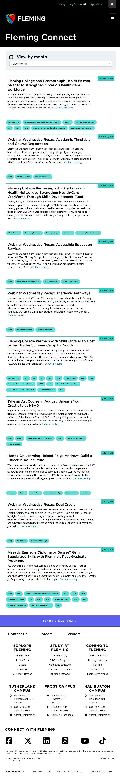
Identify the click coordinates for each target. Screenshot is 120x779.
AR (34, 378)
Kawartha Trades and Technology (20, 384)
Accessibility (22, 669)
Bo (42, 378)
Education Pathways (24, 329)
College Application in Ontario (100, 771)
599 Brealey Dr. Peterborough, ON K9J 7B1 (23, 699)
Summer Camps (14, 444)
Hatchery (85, 493)
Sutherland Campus (47, 390)
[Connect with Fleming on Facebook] (10, 742)
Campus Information (24, 714)
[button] (112, 4)
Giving (62, 4)
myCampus (76, 4)
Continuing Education (16, 599)
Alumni (22, 493)
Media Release (13, 122)
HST (91, 378)
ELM (47, 599)
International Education (60, 669)
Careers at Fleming (22, 673)
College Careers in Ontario (40, 771)
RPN (26, 128)
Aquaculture (35, 493)
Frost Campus (71, 378)
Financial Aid (97, 669)
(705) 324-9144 (59, 706)
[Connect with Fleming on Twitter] (29, 742)
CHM (83, 594)
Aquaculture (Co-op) (53, 493)
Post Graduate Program (17, 605)
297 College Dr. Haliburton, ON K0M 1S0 (97, 699)
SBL (50, 384)
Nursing (67, 122)
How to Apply (60, 655)
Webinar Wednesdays (45, 329)
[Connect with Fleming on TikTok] (103, 742)
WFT (61, 390)
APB (26, 378)
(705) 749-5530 (22, 706)
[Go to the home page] (25, 19)
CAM (74, 594)
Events (19, 438)
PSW (17, 128)
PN (9, 128)
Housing (97, 664)
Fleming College (52, 233)
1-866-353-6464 (22, 710)
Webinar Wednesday (42, 177)
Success (11, 493)
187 (58, 620)
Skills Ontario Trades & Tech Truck (21, 390)
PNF (84, 599)
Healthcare (68, 233)
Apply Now (96, 4)
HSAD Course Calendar (76, 438)
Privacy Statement (107, 758)
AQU (65, 594)
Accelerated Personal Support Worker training (42, 122)
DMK (39, 599)
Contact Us (18, 634)
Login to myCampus (97, 673)
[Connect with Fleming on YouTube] (86, 742)
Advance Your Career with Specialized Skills (42, 594)
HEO (82, 378)
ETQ (58, 378)
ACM (18, 594)
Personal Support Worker (85, 122)
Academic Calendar (97, 655)
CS (31, 599)
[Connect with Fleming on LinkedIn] (47, 742)
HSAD (60, 438)
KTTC (41, 384)
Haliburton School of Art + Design (40, 438)
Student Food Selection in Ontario (69, 771)
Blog (10, 177)
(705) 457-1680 (97, 706)
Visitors (74, 634)
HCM (75, 599)
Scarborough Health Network (81, 128)
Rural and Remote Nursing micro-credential (49, 128)
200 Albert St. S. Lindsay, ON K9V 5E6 (60, 699)
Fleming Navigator (97, 660)
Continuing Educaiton (33, 233)
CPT (49, 378)
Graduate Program (61, 599)
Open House (22, 655)
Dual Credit (21, 541)
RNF (58, 605)
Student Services (23, 177)
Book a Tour (22, 660)
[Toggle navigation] (112, 17)
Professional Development (41, 605)
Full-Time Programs (60, 660)
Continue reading (64, 107)
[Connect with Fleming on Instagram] (66, 742)
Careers (48, 634)
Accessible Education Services (28, 281)
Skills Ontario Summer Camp (67, 384)
